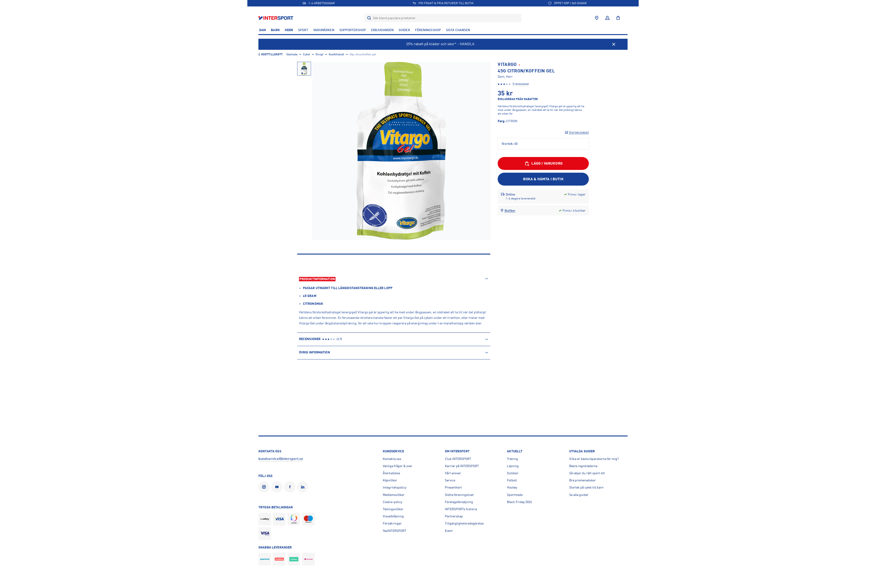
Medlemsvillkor (393, 495)
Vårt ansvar (453, 473)
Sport (303, 30)
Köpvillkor (390, 480)
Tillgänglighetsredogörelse (464, 523)
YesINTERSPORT (394, 531)
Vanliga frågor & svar (397, 466)
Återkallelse (391, 473)
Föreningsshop (428, 30)
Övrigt (319, 54)
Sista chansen (458, 30)
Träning (512, 459)
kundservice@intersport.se (280, 459)
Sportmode (515, 495)
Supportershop (352, 30)
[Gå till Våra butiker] (596, 18)
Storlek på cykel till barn (586, 487)
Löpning (513, 466)
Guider (404, 30)
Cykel (306, 54)
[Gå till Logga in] (607, 18)
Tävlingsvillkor (393, 509)
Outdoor (512, 473)
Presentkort (453, 487)
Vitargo (507, 64)
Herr (289, 30)
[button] (304, 68)
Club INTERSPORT (458, 459)
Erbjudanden (382, 30)
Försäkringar (392, 523)
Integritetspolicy (394, 487)
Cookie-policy (392, 502)
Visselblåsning (393, 516)
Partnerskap (454, 516)
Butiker (510, 210)
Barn (275, 30)
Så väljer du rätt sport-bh (587, 473)
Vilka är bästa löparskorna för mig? (594, 459)
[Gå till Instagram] (264, 486)
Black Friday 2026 (519, 502)
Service (450, 480)
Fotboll (512, 480)
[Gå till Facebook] (290, 486)
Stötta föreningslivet (459, 495)
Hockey (512, 487)
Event (449, 531)
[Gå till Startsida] (276, 18)
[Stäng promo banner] (614, 44)
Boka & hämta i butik (543, 179)
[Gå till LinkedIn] (303, 486)
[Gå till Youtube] (277, 486)
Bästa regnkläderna (583, 466)
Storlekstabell (579, 132)
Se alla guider (579, 495)
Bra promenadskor (582, 480)
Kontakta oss (392, 459)
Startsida (291, 54)
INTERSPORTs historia (461, 509)
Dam (262, 30)
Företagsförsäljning (459, 502)
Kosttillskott (272, 54)
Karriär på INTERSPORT (462, 466)
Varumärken (323, 30)
